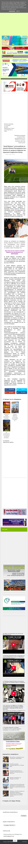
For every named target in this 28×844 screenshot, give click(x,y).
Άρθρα (7, 154)
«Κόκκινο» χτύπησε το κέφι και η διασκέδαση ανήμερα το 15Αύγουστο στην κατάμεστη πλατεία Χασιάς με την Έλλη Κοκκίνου (17, 794)
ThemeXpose (24, 841)
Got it (18, 11)
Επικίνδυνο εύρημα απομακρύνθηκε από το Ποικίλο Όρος (17, 765)
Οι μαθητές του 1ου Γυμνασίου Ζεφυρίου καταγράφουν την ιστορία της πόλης (12, 729)
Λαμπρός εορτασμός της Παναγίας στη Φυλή (15, 778)
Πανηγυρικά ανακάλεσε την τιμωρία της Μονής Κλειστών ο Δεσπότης (16, 772)
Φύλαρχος (5, 841)
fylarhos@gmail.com (9, 836)
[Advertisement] (14, 21)
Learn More (12, 11)
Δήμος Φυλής (12, 154)
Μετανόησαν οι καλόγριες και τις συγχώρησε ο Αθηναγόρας (17, 758)
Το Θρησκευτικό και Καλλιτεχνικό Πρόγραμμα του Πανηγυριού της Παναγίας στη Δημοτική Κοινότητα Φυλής (17, 786)
